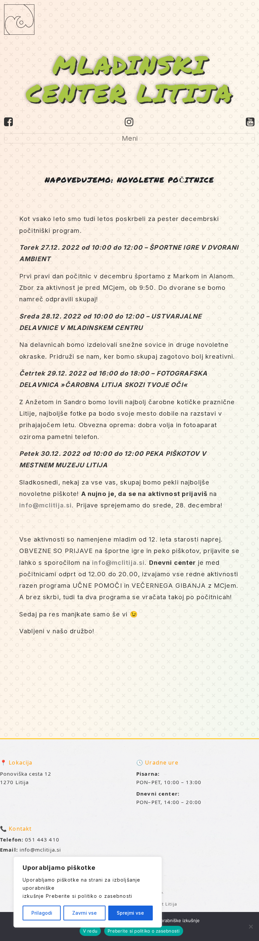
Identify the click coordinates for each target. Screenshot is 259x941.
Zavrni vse (84, 913)
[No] (250, 926)
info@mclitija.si (45, 505)
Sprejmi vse (130, 913)
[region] (87, 892)
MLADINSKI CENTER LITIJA (129, 78)
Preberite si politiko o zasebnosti (89, 896)
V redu (90, 931)
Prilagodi (41, 913)
